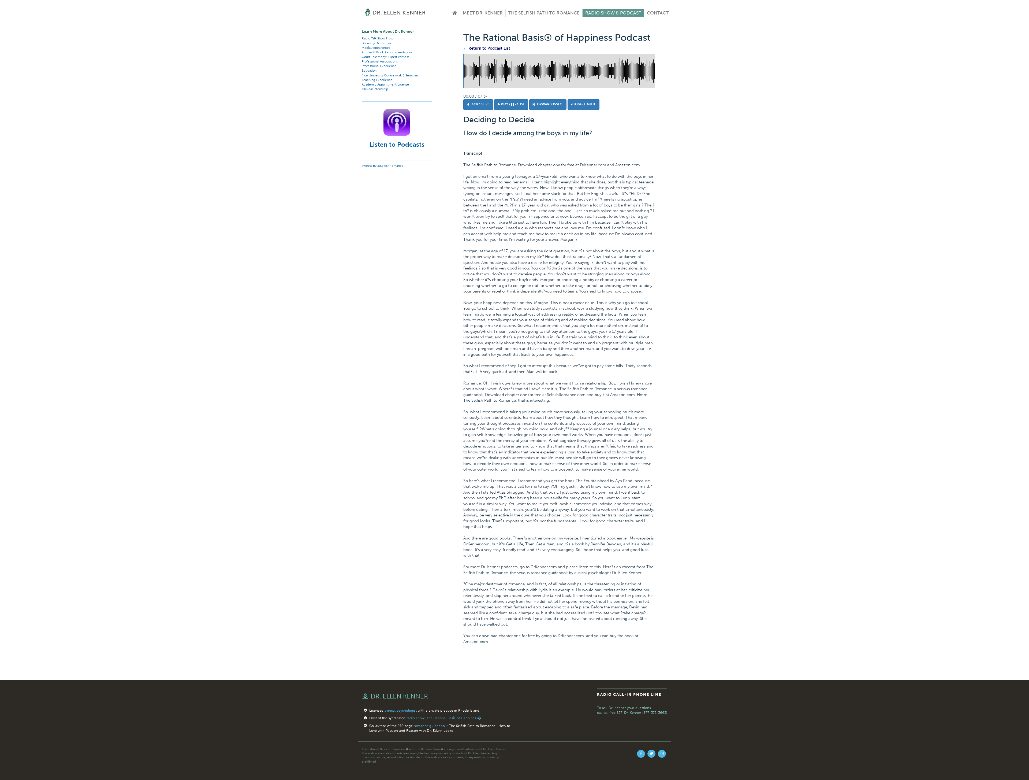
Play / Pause (512, 104)
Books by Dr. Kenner (376, 43)
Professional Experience (379, 66)
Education (369, 70)
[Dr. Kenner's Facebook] (641, 754)
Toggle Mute (584, 104)
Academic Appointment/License (385, 84)
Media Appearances (376, 48)
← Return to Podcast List (486, 48)
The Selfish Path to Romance (544, 13)
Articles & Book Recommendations (387, 52)
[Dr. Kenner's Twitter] (651, 754)
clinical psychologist (401, 710)
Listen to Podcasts (397, 144)
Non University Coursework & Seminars (390, 75)
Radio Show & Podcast (613, 13)
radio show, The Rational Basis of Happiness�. (444, 718)
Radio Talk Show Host (377, 38)
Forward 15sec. (549, 104)
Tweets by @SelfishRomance (383, 166)
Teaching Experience (377, 80)
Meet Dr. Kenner (483, 13)
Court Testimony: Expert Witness (385, 57)
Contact (658, 13)
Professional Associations (380, 61)
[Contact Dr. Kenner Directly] (662, 754)
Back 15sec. (479, 104)
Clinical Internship (375, 89)
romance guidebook (430, 726)
